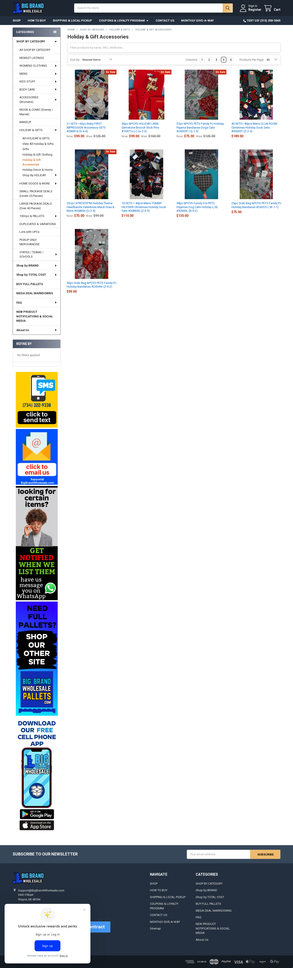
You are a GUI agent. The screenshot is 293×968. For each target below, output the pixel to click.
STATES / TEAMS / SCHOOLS (31, 254)
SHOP (17, 20)
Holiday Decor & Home (37, 169)
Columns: (191, 59)
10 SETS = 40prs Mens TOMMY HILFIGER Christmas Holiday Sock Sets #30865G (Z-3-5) (144, 206)
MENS (23, 73)
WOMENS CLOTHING (33, 65)
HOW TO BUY (37, 20)
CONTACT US (165, 20)
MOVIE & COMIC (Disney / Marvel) (36, 112)
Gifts (25, 149)
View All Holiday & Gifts (38, 144)
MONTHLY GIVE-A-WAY (197, 20)
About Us (22, 330)
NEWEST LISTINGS (31, 58)
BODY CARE (27, 89)
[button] (36, 400)
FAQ (19, 302)
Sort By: (75, 59)
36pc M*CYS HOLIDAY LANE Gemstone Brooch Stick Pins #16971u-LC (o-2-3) (140, 127)
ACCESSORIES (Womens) (28, 100)
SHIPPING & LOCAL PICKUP (72, 20)
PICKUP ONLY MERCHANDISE (29, 242)
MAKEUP (25, 122)
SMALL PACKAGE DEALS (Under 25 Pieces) (35, 194)
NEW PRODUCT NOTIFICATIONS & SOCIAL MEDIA (34, 316)
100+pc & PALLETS (31, 216)
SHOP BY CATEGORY (30, 41)
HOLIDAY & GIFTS (31, 130)
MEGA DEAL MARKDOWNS (34, 293)
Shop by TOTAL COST (31, 274)
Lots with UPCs (29, 232)
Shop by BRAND (27, 265)
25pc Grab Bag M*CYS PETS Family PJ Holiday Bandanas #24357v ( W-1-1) (256, 205)
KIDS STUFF (27, 81)
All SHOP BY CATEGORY (34, 50)
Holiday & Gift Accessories (31, 162)
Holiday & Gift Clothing (37, 154)
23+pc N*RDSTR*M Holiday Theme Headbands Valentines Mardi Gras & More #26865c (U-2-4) (90, 206)
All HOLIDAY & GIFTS (36, 138)
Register (254, 9)
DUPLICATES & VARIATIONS (37, 224)
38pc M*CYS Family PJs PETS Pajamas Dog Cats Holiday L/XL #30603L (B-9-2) (197, 206)
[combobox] (153, 8)
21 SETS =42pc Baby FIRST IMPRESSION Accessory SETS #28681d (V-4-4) (86, 127)
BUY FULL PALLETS (29, 284)
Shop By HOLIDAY (34, 175)
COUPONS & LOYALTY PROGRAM (122, 20)
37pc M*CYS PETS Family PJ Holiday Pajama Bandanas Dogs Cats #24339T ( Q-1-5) (200, 127)
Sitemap (155, 928)
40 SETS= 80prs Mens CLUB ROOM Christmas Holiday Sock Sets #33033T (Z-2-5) (254, 127)
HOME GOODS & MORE (34, 183)
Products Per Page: (251, 59)
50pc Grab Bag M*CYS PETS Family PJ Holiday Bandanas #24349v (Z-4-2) (91, 284)
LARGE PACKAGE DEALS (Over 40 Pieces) (35, 206)
